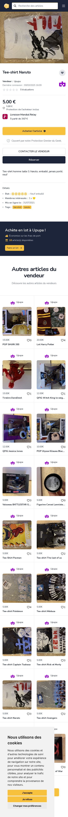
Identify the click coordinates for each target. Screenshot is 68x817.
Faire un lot (12, 247)
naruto (27, 207)
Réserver (34, 160)
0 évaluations (27, 89)
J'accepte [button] (27, 792)
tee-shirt (17, 207)
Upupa (17, 81)
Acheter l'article (32, 131)
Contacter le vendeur (34, 151)
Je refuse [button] (27, 799)
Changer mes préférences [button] (27, 805)
